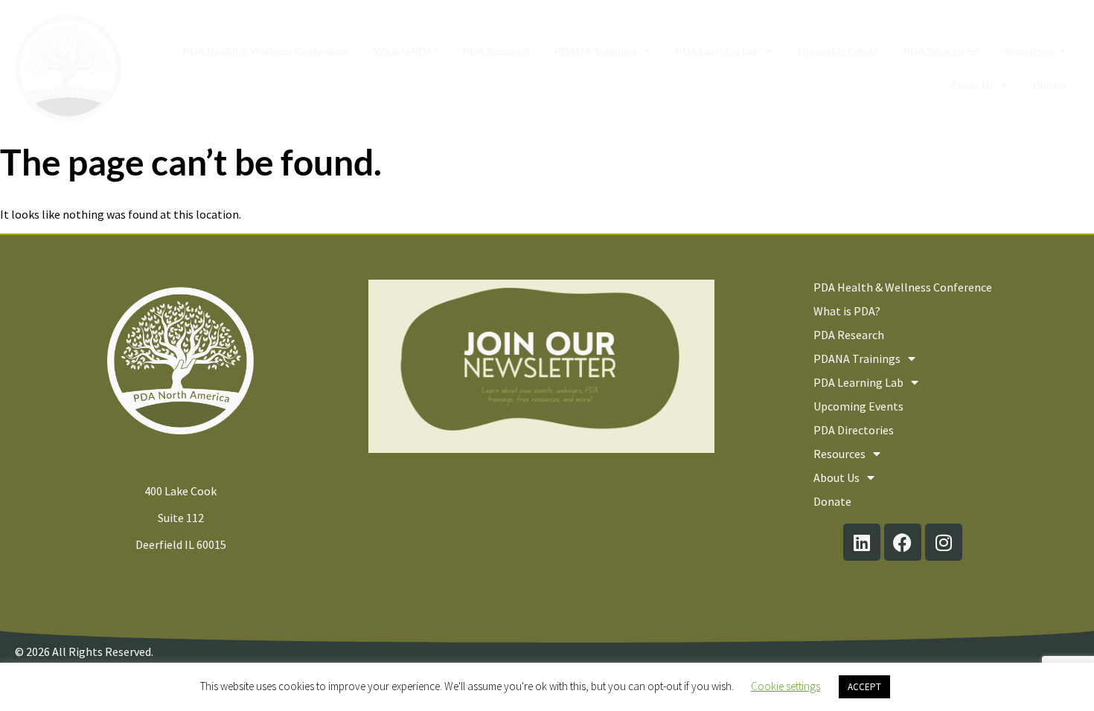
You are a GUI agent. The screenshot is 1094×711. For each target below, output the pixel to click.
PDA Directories (941, 51)
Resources (1028, 51)
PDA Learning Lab (717, 51)
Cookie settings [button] (785, 686)
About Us (972, 85)
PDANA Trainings (595, 51)
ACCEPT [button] (864, 687)
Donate (1049, 85)
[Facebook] (902, 542)
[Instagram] (943, 542)
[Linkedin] (861, 542)
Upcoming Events (838, 51)
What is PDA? (406, 51)
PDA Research (496, 51)
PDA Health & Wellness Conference (265, 51)
